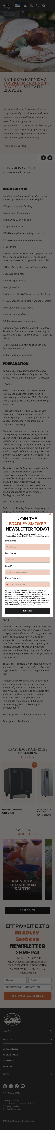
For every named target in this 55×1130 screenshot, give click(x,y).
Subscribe (27, 611)
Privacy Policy (28, 605)
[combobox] (9, 584)
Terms (38, 605)
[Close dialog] (51, 515)
